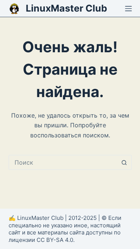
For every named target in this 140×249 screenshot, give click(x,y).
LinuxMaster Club (66, 8)
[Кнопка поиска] (124, 162)
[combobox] (63, 162)
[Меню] (128, 8)
